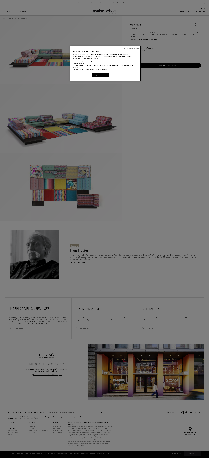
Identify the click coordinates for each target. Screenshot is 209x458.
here (81, 69)
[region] (105, 63)
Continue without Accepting (131, 48)
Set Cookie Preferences (82, 75)
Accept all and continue (100, 75)
